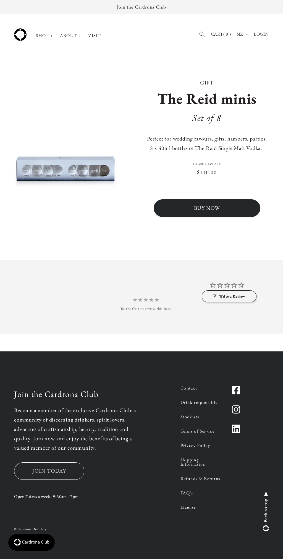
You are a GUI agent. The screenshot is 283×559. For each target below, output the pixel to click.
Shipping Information (193, 462)
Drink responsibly (199, 402)
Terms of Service (197, 431)
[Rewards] (31, 542)
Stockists (189, 417)
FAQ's (186, 493)
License (188, 507)
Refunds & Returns (200, 478)
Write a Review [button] (232, 296)
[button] (44, 36)
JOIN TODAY (49, 470)
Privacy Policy (195, 445)
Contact (188, 388)
